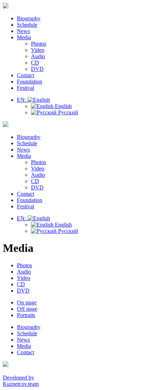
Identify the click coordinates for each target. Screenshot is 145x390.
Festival (25, 88)
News (23, 31)
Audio (38, 56)
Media (24, 37)
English (62, 106)
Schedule (27, 25)
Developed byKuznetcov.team (21, 381)
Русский (67, 112)
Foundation (29, 82)
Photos (38, 44)
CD (35, 63)
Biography (28, 18)
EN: (22, 100)
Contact (25, 75)
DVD (37, 69)
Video (37, 50)
